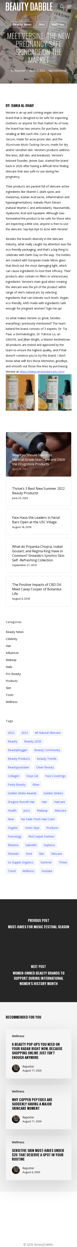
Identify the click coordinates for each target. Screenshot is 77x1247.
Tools (9, 695)
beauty (12, 741)
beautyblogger (17, 750)
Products (12, 681)
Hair (8, 646)
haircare (59, 802)
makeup (42, 810)
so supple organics (20, 862)
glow (35, 784)
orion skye (32, 828)
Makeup (11, 660)
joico (26, 810)
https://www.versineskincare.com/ (42, 371)
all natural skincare (48, 733)
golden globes (53, 793)
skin (41, 854)
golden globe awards (22, 793)
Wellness (58, 24)
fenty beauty (16, 784)
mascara (60, 810)
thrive (63, 862)
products (52, 828)
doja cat (32, 776)
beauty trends (46, 759)
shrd (29, 854)
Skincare (56, 854)
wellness (28, 871)
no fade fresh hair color (38, 819)
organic (13, 828)
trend (12, 871)
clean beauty (45, 767)
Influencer (12, 653)
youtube (46, 871)
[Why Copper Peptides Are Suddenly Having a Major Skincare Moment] (38, 1107)
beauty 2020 (32, 741)
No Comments (57, 70)
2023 (24, 733)
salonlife (31, 845)
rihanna (13, 845)
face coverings (55, 776)
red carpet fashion (41, 836)
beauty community (47, 750)
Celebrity (11, 639)
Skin (42, 24)
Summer (46, 862)
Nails (9, 667)
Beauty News (22, 24)
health (12, 810)
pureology (14, 836)
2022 (11, 733)
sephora (49, 845)
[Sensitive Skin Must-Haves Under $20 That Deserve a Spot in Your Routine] (38, 1157)
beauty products (19, 759)
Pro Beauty (13, 674)
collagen (13, 776)
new (11, 819)
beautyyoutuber (18, 767)
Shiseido (13, 854)
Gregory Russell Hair (21, 802)
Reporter (20, 70)
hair (44, 802)
